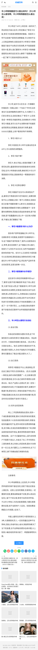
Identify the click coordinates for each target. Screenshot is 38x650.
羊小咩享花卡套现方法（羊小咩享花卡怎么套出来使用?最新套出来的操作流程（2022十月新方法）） (9, 561)
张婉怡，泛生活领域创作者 (9, 620)
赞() (23, 20)
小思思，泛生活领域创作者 (9, 604)
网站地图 (19, 645)
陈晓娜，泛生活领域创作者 (27, 620)
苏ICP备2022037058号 (29, 645)
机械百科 (19, 2)
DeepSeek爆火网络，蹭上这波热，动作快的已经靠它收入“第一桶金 (9, 586)
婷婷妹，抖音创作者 (25, 584)
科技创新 (3, 6)
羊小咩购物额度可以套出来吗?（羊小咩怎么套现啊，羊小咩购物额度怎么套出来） (18, 14)
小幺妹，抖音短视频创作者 (27, 604)
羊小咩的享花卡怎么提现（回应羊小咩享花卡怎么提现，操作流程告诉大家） (28, 560)
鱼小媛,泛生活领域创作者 (9, 636)
